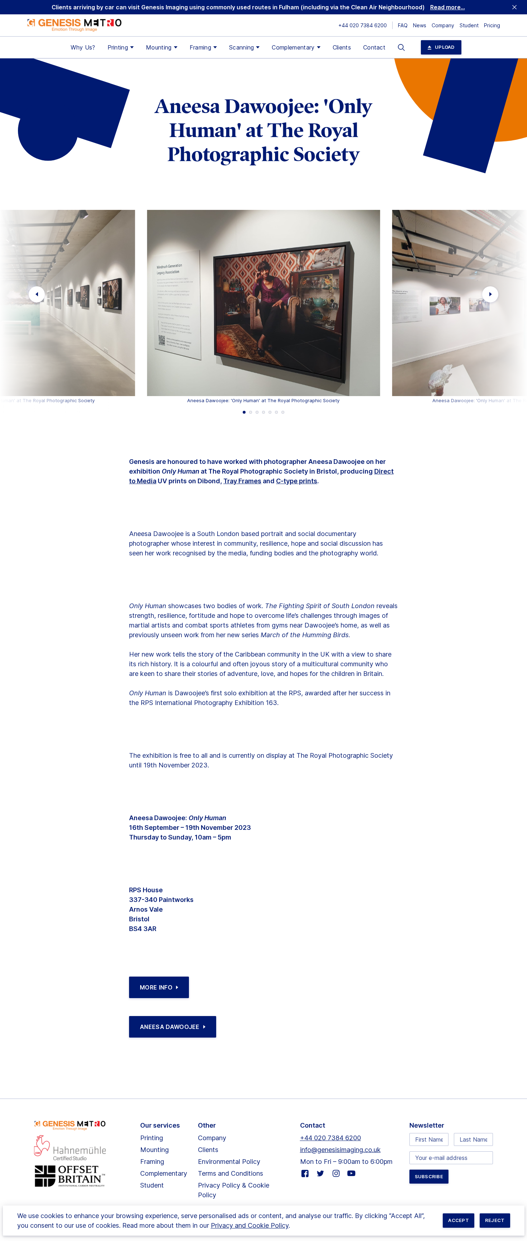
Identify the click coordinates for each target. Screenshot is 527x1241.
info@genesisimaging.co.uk (340, 1149)
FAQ (403, 25)
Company (443, 25)
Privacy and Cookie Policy (250, 1225)
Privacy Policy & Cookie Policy (233, 1190)
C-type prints (296, 481)
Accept (458, 1220)
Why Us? (83, 47)
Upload (445, 47)
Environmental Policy (229, 1161)
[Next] (490, 294)
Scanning (241, 47)
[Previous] (37, 294)
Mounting (159, 47)
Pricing (492, 25)
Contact (374, 47)
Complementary (293, 47)
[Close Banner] (514, 7)
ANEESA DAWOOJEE (170, 1026)
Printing (118, 47)
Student (469, 25)
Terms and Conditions (230, 1173)
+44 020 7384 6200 (362, 25)
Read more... (447, 7)
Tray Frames (242, 481)
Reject (495, 1220)
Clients (342, 47)
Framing (200, 47)
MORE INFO (156, 987)
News (419, 25)
